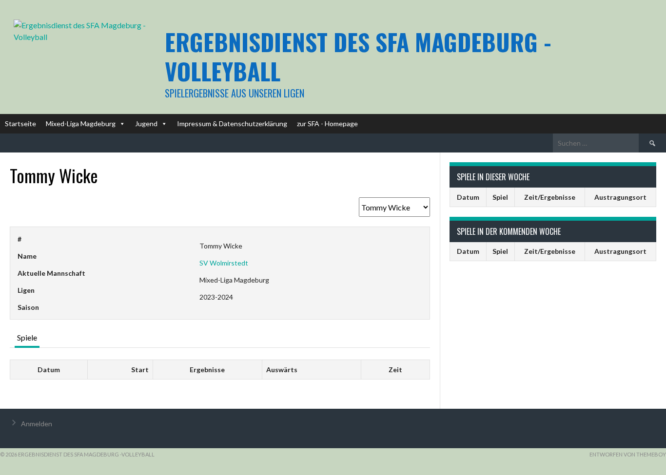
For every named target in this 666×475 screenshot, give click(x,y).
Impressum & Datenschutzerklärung (232, 123)
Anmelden (36, 423)
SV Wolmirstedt (223, 263)
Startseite (20, 123)
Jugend (146, 123)
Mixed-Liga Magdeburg (81, 123)
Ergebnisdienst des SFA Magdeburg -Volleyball (358, 56)
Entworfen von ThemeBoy (627, 454)
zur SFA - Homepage (327, 123)
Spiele (27, 337)
